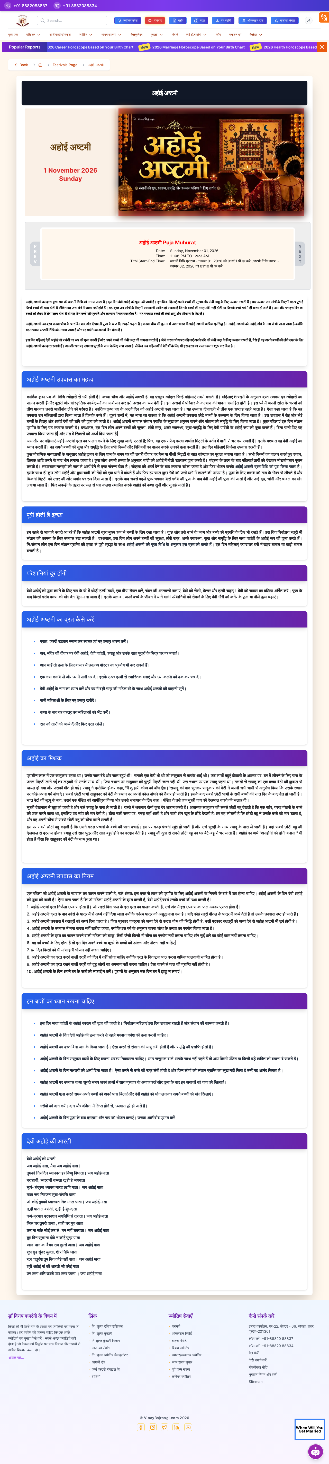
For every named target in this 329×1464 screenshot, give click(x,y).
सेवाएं (175, 34)
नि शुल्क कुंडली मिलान (104, 1340)
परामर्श (174, 1326)
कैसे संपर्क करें (258, 1360)
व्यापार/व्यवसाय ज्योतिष (185, 1355)
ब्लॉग (218, 34)
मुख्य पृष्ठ (13, 34)
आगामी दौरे (96, 1362)
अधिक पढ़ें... (16, 1357)
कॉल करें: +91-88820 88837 (271, 1338)
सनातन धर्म (235, 34)
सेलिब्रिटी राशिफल (60, 34)
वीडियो (94, 1376)
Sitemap (256, 1381)
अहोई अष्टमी (96, 65)
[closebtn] (324, 17)
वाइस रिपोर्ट (178, 1340)
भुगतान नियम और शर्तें (262, 1374)
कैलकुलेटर (136, 34)
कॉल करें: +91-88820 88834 (271, 1345)
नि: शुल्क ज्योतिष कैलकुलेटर (108, 1355)
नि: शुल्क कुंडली (100, 1333)
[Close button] (321, 47)
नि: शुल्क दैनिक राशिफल (105, 1326)
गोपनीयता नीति (258, 1367)
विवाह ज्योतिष (179, 1348)
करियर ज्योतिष (180, 1376)
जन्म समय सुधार (180, 1362)
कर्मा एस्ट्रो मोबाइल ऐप (104, 1369)
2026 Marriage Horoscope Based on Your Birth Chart (153, 47)
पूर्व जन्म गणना (179, 1369)
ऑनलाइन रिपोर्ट (180, 1333)
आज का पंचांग (98, 1348)
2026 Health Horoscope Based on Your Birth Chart (263, 47)
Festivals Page (65, 65)
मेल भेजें (254, 1353)
